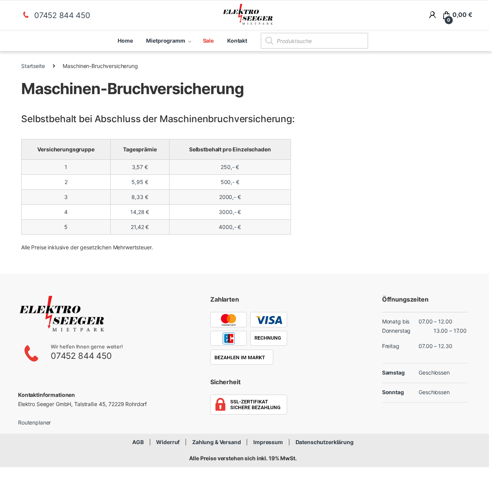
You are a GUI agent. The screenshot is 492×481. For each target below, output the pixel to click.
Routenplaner (34, 422)
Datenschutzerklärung (325, 442)
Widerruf (168, 442)
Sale (208, 40)
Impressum (268, 442)
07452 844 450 (62, 15)
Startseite (33, 66)
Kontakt (237, 40)
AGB (138, 442)
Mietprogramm (165, 40)
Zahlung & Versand (216, 442)
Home (125, 40)
